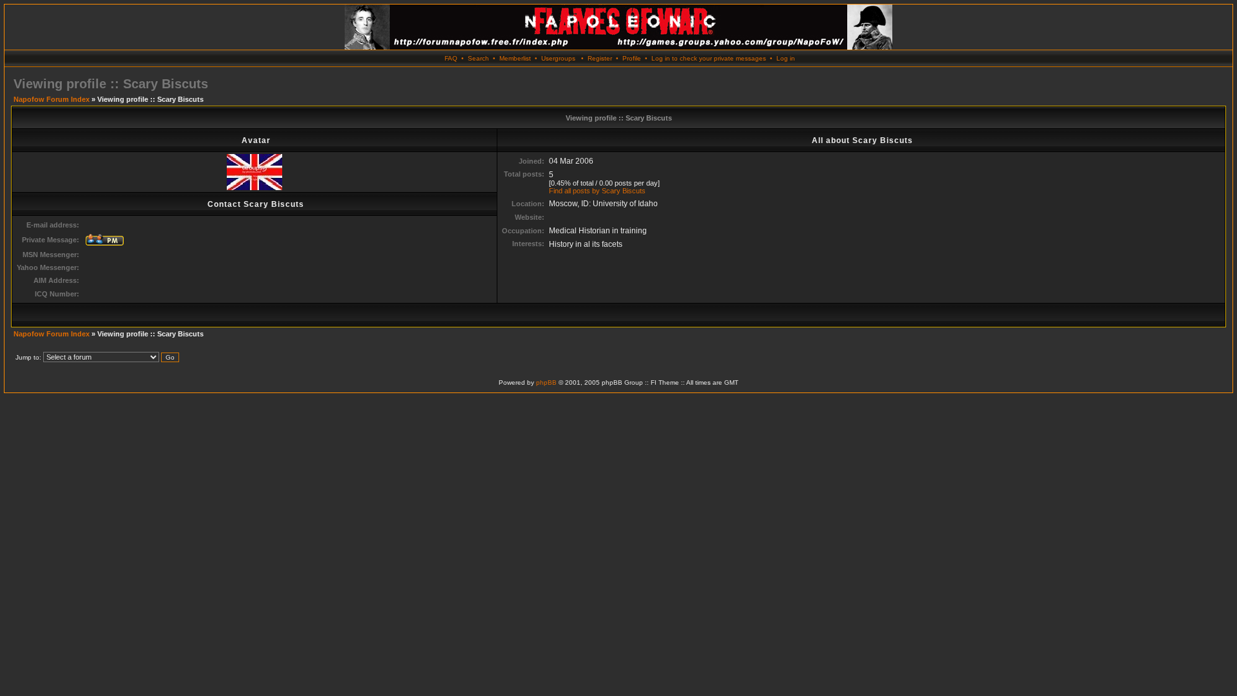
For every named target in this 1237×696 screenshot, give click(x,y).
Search (478, 58)
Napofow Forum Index (52, 99)
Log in (785, 58)
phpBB (546, 382)
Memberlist (515, 58)
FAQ (451, 58)
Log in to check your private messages (708, 58)
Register (600, 58)
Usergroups (558, 58)
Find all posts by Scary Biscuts (597, 191)
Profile (631, 58)
